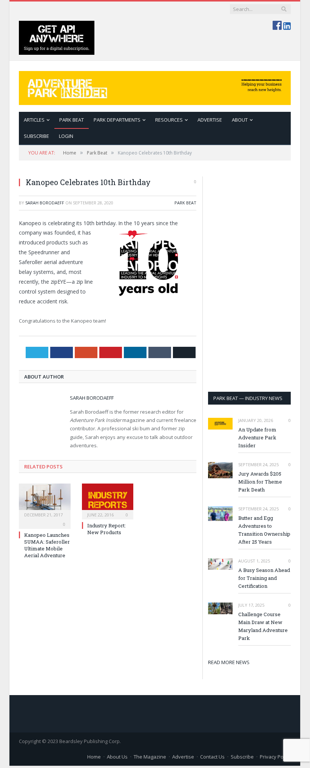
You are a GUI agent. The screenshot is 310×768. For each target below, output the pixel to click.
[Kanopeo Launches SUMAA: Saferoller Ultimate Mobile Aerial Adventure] (45, 500)
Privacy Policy (275, 756)
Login (66, 136)
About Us (117, 756)
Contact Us (212, 756)
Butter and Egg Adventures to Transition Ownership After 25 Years (264, 530)
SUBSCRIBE (36, 136)
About (240, 119)
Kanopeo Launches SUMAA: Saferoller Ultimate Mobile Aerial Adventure (47, 545)
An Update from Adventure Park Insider (257, 437)
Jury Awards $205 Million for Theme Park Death (260, 481)
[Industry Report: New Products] (108, 500)
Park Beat (71, 119)
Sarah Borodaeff (44, 203)
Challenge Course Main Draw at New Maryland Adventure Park (263, 626)
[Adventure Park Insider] (155, 86)
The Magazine (150, 756)
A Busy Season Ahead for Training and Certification (264, 578)
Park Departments (117, 119)
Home (94, 756)
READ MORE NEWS (229, 662)
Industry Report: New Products (106, 529)
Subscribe (242, 756)
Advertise (209, 119)
